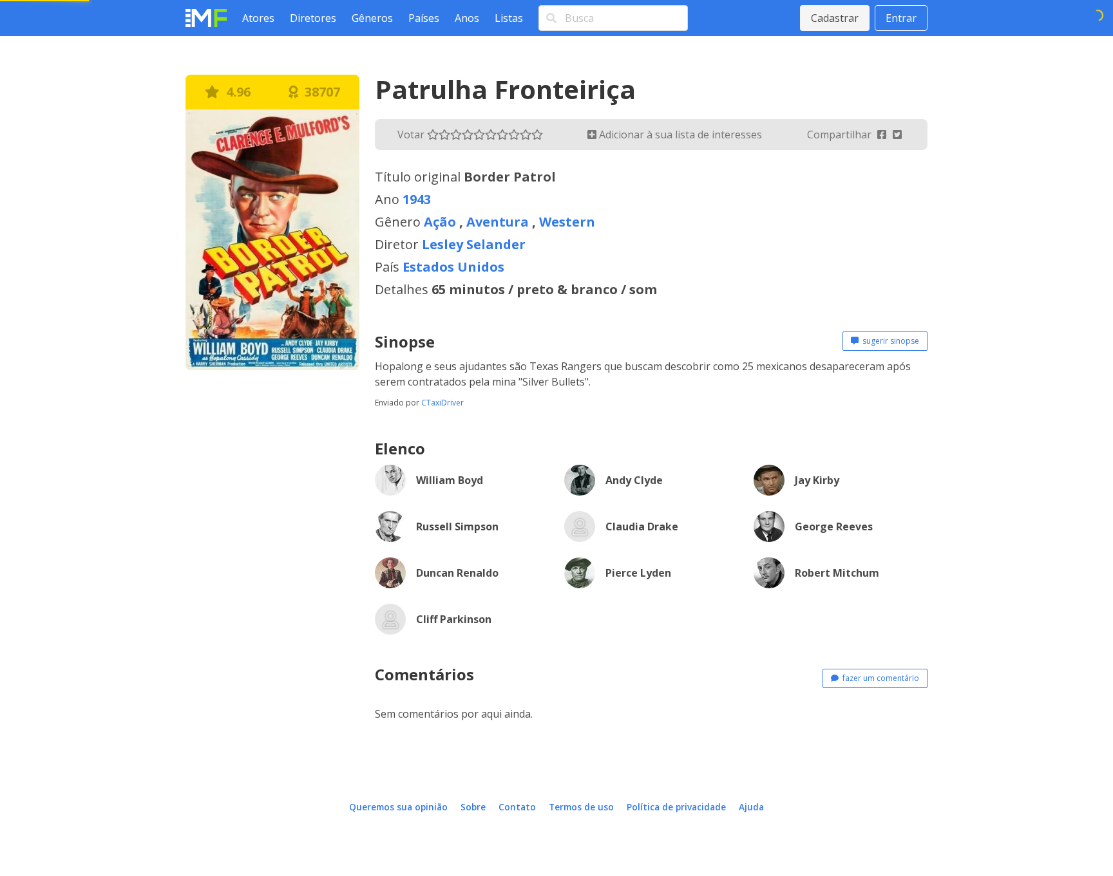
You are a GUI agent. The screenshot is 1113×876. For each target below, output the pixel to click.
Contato (517, 807)
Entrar (901, 18)
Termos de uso (581, 807)
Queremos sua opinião (398, 807)
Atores (258, 18)
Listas (509, 18)
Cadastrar (835, 18)
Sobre (473, 807)
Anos (467, 18)
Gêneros (372, 18)
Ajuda (751, 807)
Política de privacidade (676, 807)
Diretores (313, 18)
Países (423, 18)
